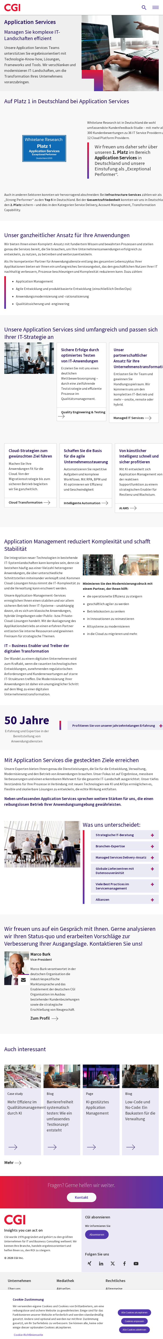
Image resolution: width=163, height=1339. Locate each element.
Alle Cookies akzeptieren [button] (134, 1312)
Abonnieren (97, 1234)
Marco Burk (40, 954)
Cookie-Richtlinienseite (28, 1335)
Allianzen (102, 899)
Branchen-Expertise (110, 846)
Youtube (136, 1263)
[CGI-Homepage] (12, 7)
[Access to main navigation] (155, 7)
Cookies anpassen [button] (134, 1321)
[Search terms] (144, 7)
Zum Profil (40, 1018)
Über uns (14, 1288)
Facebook (124, 1263)
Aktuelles (63, 1288)
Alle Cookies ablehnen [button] (134, 1329)
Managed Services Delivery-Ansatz (121, 857)
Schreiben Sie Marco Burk (23, 980)
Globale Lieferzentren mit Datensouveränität (115, 870)
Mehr (12, 1162)
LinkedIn (101, 1263)
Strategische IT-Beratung (115, 835)
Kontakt (81, 1197)
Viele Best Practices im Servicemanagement (112, 886)
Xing (89, 1263)
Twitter (112, 1263)
